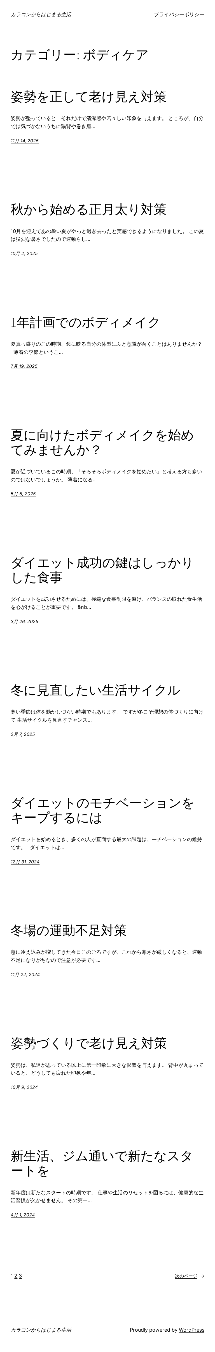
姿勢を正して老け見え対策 (89, 96)
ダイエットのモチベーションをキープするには (103, 810)
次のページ (189, 1276)
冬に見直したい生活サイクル (95, 690)
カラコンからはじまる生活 (41, 14)
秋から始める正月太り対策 (89, 209)
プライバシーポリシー (179, 14)
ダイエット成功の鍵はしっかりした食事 (102, 570)
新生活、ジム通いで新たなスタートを (102, 1163)
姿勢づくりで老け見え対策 (89, 1043)
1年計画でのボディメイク (86, 322)
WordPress (191, 1330)
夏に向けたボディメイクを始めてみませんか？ (102, 442)
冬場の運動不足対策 (69, 930)
